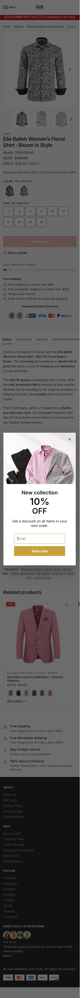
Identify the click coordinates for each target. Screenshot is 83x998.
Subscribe (39, 551)
